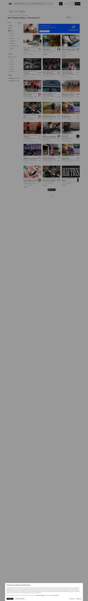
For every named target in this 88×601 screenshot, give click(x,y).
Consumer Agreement (40, 595)
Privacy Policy (56, 595)
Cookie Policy (78, 598)
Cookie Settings (20, 598)
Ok (10, 598)
